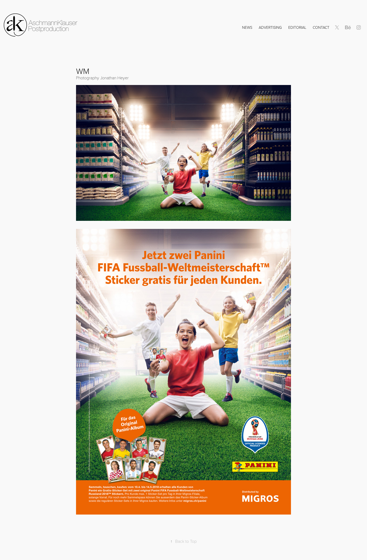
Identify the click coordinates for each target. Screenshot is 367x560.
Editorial (297, 27)
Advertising (270, 27)
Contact (321, 27)
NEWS (247, 27)
